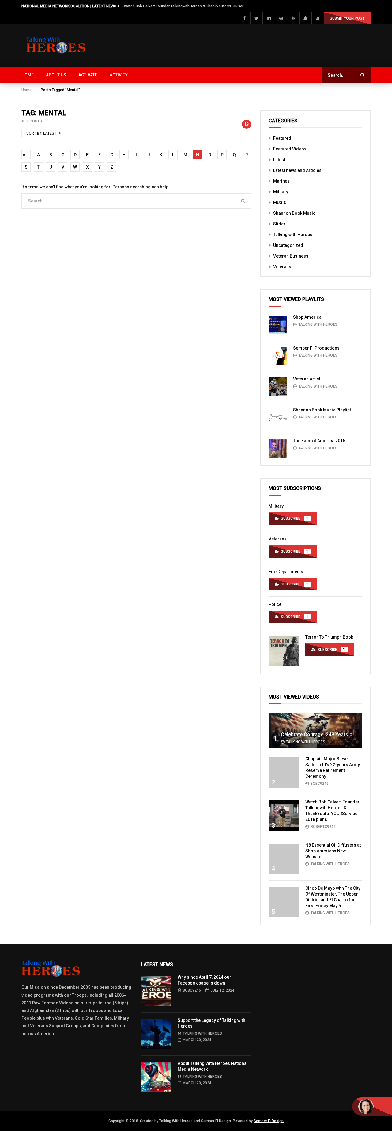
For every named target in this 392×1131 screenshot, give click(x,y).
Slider (279, 223)
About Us (56, 74)
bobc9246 (320, 783)
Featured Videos (290, 148)
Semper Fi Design (269, 1121)
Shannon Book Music (294, 213)
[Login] (317, 18)
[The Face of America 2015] (278, 448)
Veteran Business (290, 256)
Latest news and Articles (297, 170)
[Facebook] (244, 18)
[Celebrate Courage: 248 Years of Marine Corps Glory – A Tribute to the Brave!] (315, 730)
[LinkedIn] (268, 18)
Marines (281, 181)
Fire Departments (286, 571)
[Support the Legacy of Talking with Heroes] (156, 1034)
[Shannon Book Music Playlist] (278, 417)
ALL (26, 154)
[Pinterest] (281, 18)
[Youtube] (293, 18)
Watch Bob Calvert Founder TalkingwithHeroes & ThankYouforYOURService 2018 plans (185, 6)
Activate (87, 74)
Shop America (307, 317)
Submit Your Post (347, 18)
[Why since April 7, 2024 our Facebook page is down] (156, 991)
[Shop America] (278, 325)
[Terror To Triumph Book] (284, 651)
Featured (282, 138)
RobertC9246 (323, 827)
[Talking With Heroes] (56, 46)
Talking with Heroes (292, 234)
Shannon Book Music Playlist (322, 409)
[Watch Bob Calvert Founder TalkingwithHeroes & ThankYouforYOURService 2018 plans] (284, 815)
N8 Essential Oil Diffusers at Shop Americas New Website (333, 851)
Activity (119, 74)
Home (27, 74)
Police (275, 604)
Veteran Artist (306, 378)
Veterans (282, 266)
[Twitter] (256, 18)
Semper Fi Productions (316, 348)
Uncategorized (288, 245)
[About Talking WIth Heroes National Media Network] (156, 1077)
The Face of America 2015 (319, 440)
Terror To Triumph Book (329, 637)
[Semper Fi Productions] (278, 356)
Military (280, 191)
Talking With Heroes (317, 324)
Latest (279, 159)
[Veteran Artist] (278, 386)
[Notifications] (305, 18)
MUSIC (279, 202)
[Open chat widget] (372, 1106)
